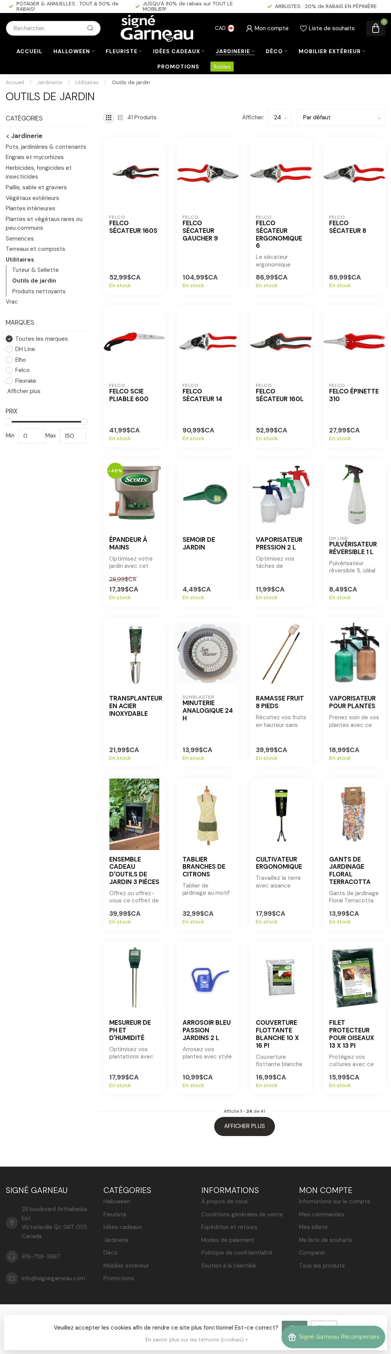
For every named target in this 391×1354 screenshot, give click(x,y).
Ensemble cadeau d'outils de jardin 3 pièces (134, 871)
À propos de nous (224, 1201)
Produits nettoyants (39, 291)
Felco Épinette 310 (354, 395)
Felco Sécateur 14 (202, 395)
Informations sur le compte (334, 1201)
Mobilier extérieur (330, 51)
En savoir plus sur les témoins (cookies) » (196, 1339)
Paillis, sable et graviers (36, 187)
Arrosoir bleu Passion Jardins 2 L (207, 1030)
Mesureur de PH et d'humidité (130, 1030)
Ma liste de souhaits (325, 1240)
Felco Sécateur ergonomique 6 (279, 234)
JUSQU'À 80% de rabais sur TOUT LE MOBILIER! (188, 6)
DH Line (25, 349)
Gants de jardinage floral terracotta (350, 871)
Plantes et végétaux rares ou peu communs (44, 223)
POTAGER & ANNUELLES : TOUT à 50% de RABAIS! (67, 6)
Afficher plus (23, 391)
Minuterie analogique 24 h (208, 710)
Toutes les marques (41, 339)
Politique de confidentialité (237, 1252)
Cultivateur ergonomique (279, 863)
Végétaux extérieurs (32, 198)
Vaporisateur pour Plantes (352, 702)
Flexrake (25, 381)
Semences (20, 238)
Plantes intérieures (30, 208)
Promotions (178, 66)
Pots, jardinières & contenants (46, 147)
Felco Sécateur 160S (133, 227)
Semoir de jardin (199, 543)
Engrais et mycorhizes (35, 157)
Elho (20, 360)
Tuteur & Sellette (35, 270)
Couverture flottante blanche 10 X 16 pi (277, 1034)
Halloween (71, 51)
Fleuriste (121, 51)
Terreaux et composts (35, 249)
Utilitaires (87, 82)
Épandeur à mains (128, 543)
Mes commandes (321, 1214)
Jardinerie (233, 51)
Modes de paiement (227, 1240)
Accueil (29, 51)
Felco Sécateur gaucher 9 (200, 230)
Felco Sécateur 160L (280, 395)
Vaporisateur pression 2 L (279, 543)
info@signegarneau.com (53, 1278)
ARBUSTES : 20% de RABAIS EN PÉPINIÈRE (326, 6)
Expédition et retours (229, 1227)
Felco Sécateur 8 (347, 227)
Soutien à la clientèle (228, 1265)
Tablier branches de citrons (204, 867)
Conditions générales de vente (242, 1214)
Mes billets (313, 1227)
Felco (22, 370)
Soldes (222, 66)
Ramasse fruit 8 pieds (280, 702)
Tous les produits (322, 1265)
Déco (274, 51)
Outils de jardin (131, 82)
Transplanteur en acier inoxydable (134, 706)
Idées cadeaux (176, 51)
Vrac (12, 302)
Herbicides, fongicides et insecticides (39, 172)
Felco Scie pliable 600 (129, 395)
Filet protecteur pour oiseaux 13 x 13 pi (351, 1034)
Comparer (312, 1252)
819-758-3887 (41, 1256)
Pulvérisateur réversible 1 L (353, 548)
